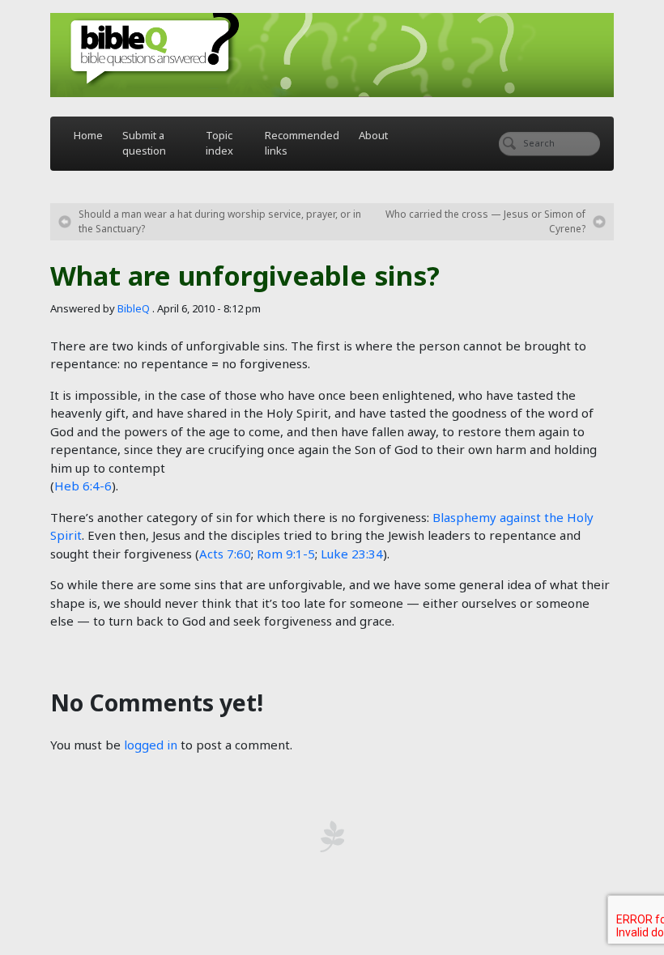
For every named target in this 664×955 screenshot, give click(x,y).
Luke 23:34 (352, 553)
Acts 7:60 (225, 553)
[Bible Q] (332, 55)
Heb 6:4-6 (83, 486)
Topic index (219, 143)
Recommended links (302, 143)
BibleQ (133, 308)
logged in (150, 744)
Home (88, 135)
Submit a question (144, 143)
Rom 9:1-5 (286, 553)
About (373, 135)
